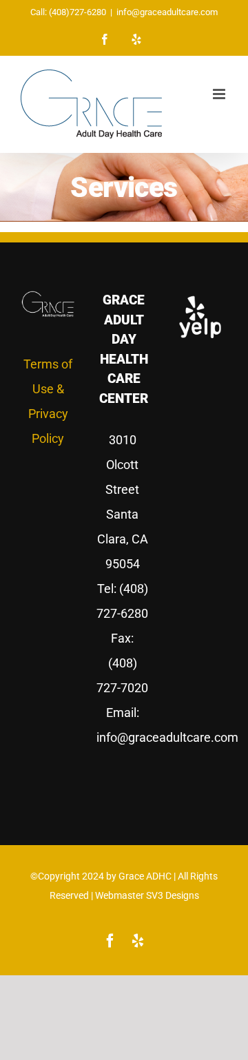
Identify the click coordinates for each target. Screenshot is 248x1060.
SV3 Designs (172, 895)
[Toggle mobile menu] (220, 94)
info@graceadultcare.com (167, 12)
